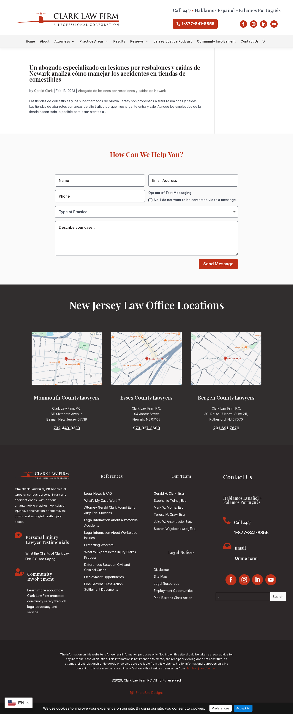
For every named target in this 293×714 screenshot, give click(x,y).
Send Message (218, 263)
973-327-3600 (146, 428)
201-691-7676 (226, 428)
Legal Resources (166, 583)
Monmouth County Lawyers (67, 397)
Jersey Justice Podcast (172, 41)
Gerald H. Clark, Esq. (169, 493)
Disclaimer (161, 570)
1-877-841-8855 (198, 23)
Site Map (160, 576)
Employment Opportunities (104, 577)
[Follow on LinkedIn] (263, 24)
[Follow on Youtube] (274, 24)
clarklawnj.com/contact (201, 668)
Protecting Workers (99, 545)
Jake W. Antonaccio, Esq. (173, 521)
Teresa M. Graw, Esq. (169, 514)
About (44, 41)
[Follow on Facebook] (243, 24)
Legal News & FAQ (98, 493)
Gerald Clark (43, 91)
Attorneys (62, 41)
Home (30, 41)
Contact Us (250, 41)
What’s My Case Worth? (102, 500)
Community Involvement (216, 41)
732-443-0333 (67, 428)
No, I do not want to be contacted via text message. (195, 200)
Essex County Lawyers (146, 397)
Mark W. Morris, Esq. (169, 507)
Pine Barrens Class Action (173, 598)
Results (119, 41)
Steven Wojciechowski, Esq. (175, 529)
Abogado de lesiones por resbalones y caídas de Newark (122, 91)
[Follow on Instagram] (253, 24)
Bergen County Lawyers (226, 397)
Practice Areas (92, 41)
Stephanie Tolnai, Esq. (170, 500)
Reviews (137, 41)
